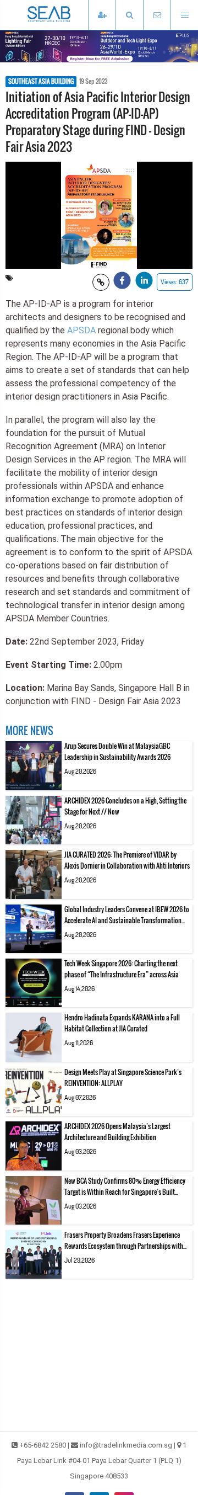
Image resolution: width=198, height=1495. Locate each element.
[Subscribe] (102, 15)
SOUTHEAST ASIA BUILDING (41, 82)
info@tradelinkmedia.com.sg (126, 1445)
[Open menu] (184, 15)
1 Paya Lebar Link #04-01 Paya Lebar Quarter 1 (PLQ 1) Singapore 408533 (102, 1460)
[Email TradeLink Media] (156, 15)
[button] (129, 15)
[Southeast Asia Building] (66, 15)
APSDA (81, 330)
